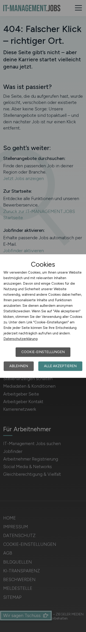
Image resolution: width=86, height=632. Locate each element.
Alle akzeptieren (60, 366)
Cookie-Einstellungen (43, 352)
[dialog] (43, 316)
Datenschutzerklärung (20, 339)
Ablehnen (18, 366)
